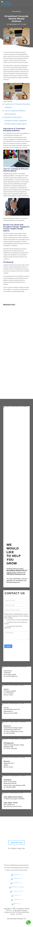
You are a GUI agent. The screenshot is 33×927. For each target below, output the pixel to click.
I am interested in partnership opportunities (13, 627)
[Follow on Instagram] (24, 832)
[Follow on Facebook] (15, 832)
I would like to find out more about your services (15, 623)
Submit (8, 646)
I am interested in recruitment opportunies (17, 619)
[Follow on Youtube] (10, 832)
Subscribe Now (16, 843)
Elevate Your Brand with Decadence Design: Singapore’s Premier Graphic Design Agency (15, 120)
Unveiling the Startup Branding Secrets (13, 317)
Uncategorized (16, 11)
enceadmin (13, 24)
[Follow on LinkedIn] (19, 832)
